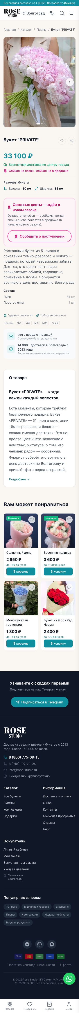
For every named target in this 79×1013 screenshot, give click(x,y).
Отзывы (49, 822)
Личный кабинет (16, 849)
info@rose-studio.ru (23, 770)
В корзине (62, 906)
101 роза (11, 906)
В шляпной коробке (36, 906)
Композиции (13, 809)
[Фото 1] (38, 123)
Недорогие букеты (57, 914)
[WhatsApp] (39, 944)
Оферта (66, 965)
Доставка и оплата (57, 796)
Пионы (42, 29)
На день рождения (18, 922)
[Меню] (71, 13)
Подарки (10, 816)
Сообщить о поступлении (42, 236)
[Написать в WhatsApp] (69, 979)
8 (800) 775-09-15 (24, 757)
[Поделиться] (71, 141)
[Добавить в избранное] (62, 141)
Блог (46, 829)
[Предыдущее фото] (9, 82)
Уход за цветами (16, 869)
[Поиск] (62, 13)
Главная (10, 29)
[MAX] (51, 944)
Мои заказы (12, 856)
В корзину (21, 571)
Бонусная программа (59, 816)
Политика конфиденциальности (31, 965)
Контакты (50, 809)
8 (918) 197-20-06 (22, 764)
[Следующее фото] (70, 82)
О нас (47, 803)
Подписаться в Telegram (42, 702)
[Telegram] (27, 944)
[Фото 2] (42, 123)
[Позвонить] (52, 13)
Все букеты (12, 796)
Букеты (9, 803)
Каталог (26, 29)
